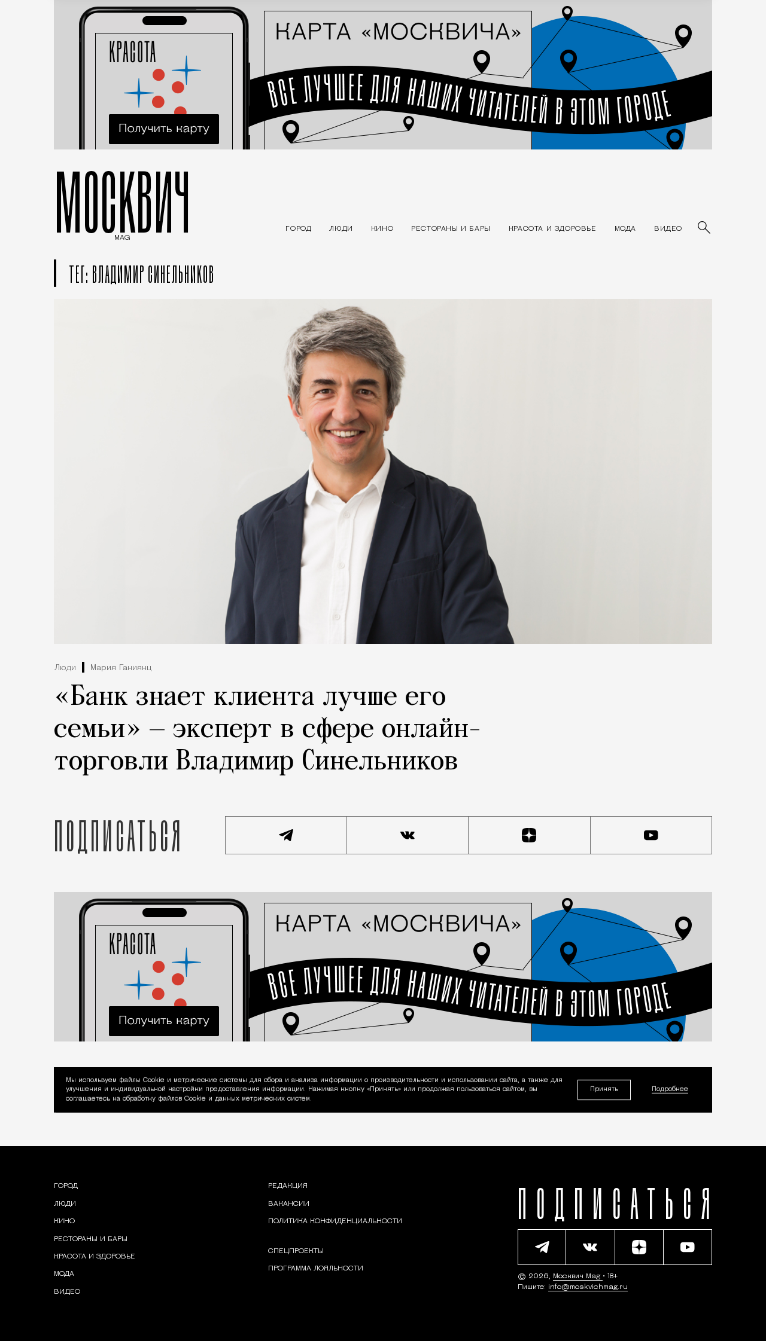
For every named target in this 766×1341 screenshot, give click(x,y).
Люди (65, 668)
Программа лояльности (315, 1268)
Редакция (288, 1186)
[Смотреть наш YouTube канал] (652, 835)
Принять (604, 1089)
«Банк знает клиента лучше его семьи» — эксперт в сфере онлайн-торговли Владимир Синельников (267, 730)
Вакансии (288, 1204)
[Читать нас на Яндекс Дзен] (530, 835)
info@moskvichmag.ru (588, 1287)
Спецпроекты (296, 1251)
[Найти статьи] (705, 228)
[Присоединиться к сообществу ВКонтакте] (408, 835)
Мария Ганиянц (120, 668)
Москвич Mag (578, 1276)
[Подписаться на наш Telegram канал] (286, 835)
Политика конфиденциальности (335, 1221)
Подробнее (670, 1090)
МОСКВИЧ (122, 201)
